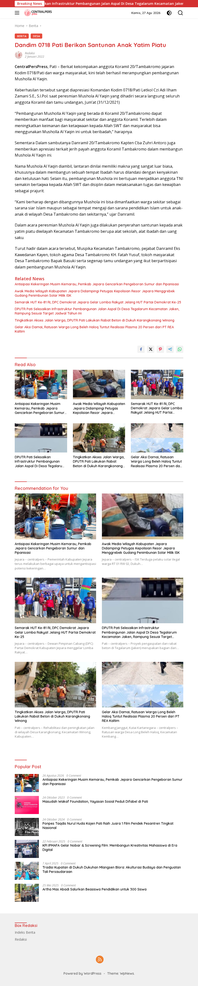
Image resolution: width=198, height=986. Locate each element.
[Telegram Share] (170, 349)
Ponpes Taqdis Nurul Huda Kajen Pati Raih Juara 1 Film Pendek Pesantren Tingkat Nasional (107, 825)
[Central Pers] (37, 12)
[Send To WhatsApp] (179, 349)
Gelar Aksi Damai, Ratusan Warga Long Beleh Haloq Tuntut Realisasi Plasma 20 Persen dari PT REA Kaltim (94, 329)
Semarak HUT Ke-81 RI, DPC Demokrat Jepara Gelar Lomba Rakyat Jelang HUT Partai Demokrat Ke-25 (98, 302)
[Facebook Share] (141, 349)
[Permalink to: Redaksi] (18, 54)
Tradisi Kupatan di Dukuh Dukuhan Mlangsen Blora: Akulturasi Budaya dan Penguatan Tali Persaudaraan (111, 869)
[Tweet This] (150, 349)
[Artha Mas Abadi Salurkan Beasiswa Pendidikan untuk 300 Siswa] (27, 893)
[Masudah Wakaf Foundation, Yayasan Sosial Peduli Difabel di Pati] (27, 805)
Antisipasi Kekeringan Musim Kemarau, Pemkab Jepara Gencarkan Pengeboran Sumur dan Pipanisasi (97, 284)
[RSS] (100, 960)
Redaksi (30, 53)
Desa (36, 36)
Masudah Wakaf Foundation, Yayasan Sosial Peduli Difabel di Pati (95, 801)
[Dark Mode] (169, 13)
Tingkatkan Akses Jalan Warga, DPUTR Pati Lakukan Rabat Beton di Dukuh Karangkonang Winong (94, 320)
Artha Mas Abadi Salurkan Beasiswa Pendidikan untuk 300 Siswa (94, 889)
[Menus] (18, 13)
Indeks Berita (25, 932)
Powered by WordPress (82, 973)
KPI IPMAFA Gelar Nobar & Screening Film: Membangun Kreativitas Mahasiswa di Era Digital (109, 847)
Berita (21, 36)
